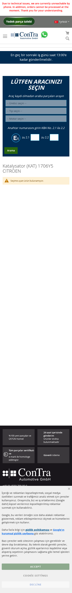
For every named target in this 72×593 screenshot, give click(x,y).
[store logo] (24, 35)
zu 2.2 (45, 137)
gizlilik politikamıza (38, 529)
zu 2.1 (26, 137)
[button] (61, 21)
